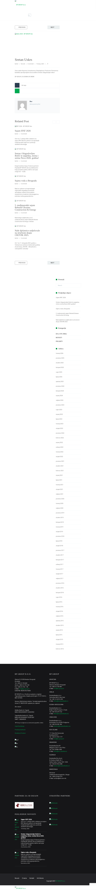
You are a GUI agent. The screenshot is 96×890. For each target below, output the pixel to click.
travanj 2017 (59, 569)
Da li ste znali (61, 334)
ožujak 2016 (59, 611)
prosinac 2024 (60, 386)
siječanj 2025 (60, 381)
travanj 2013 (59, 644)
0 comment (31, 64)
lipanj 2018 (59, 541)
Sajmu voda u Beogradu (26, 180)
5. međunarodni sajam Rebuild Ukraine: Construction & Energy (25, 207)
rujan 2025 (59, 372)
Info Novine (40, 878)
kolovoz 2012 (60, 649)
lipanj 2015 (59, 635)
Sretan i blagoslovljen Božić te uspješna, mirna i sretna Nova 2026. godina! (27, 155)
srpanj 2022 (59, 442)
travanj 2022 (59, 452)
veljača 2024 (59, 400)
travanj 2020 (59, 503)
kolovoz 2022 (60, 438)
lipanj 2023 (59, 419)
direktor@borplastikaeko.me (62, 726)
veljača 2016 (59, 616)
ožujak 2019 (59, 531)
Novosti (68, 15)
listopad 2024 (60, 391)
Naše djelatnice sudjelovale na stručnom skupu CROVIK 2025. (27, 232)
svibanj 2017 (59, 564)
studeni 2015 (60, 625)
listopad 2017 (60, 559)
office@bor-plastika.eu (60, 751)
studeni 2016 (60, 588)
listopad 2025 (60, 367)
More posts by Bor (35, 104)
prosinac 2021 (60, 461)
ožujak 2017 (59, 574)
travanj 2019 (59, 527)
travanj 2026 (59, 353)
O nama (24, 878)
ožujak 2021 (59, 489)
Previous (22, 27)
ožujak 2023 (59, 428)
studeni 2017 (60, 555)
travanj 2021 (59, 484)
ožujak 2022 (59, 456)
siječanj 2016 (60, 620)
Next (52, 27)
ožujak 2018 (59, 545)
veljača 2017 (59, 578)
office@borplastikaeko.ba (61, 713)
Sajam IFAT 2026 (23, 131)
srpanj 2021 (59, 475)
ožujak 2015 (59, 639)
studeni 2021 (60, 466)
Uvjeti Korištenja (19, 726)
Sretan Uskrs (23, 60)
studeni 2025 (60, 362)
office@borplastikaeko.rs (61, 701)
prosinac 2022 (60, 433)
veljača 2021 (59, 494)
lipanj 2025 (59, 377)
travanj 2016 (59, 606)
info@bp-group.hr (24, 689)
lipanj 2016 (59, 602)
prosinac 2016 (60, 583)
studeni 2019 (60, 517)
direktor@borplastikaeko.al (61, 766)
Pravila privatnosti (20, 729)
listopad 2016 (60, 592)
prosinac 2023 (60, 405)
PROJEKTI (59, 341)
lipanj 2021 (59, 480)
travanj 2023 (59, 423)
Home (61, 15)
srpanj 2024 (59, 395)
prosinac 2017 (60, 550)
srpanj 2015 (59, 630)
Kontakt (32, 878)
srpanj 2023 (59, 414)
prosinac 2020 (60, 498)
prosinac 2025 (60, 358)
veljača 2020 (59, 508)
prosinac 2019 (60, 513)
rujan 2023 (59, 409)
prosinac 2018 (60, 536)
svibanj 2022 (59, 447)
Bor (17, 64)
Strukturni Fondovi (20, 733)
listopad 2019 (60, 522)
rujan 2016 (59, 597)
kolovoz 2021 (60, 470)
